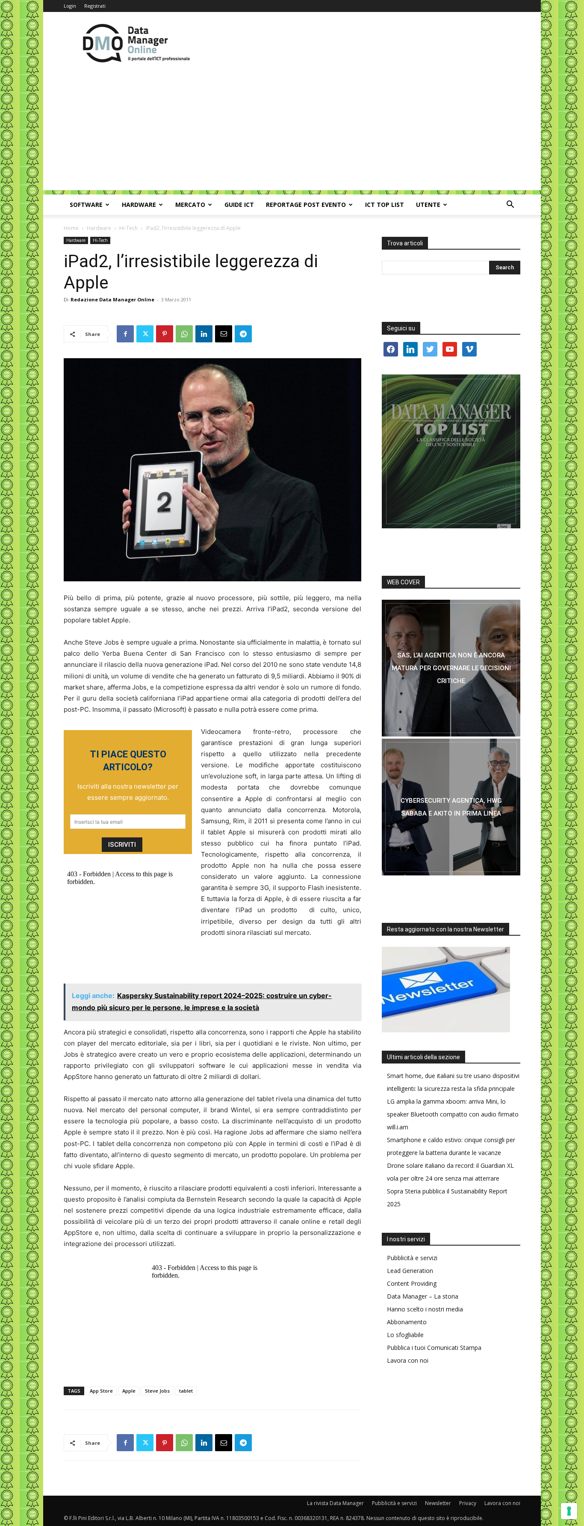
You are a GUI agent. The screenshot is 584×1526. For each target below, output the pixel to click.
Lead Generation (410, 1271)
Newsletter (438, 1503)
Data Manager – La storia (422, 1296)
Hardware (139, 204)
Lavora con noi (407, 1360)
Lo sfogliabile (405, 1335)
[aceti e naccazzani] (451, 807)
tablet (186, 1391)
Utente (428, 204)
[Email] (223, 333)
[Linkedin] (203, 333)
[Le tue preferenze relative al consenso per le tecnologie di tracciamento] (569, 1511)
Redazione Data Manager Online (112, 299)
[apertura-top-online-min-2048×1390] (451, 451)
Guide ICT (239, 204)
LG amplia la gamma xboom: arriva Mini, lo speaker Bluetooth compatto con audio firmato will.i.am (453, 1114)
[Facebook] (125, 333)
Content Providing (412, 1283)
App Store (101, 1391)
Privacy (467, 1503)
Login (70, 6)
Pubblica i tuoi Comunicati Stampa (434, 1347)
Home (71, 228)
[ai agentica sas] (451, 668)
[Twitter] (144, 333)
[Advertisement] (292, 130)
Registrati (95, 6)
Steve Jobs (157, 1391)
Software (86, 204)
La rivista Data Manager (335, 1503)
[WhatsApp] (184, 333)
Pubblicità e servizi (412, 1258)
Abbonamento (407, 1322)
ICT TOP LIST (384, 204)
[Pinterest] (164, 333)
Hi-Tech (128, 228)
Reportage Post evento (306, 204)
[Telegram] (243, 333)
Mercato (190, 204)
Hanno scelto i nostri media (425, 1309)
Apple (129, 1391)
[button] (510, 205)
